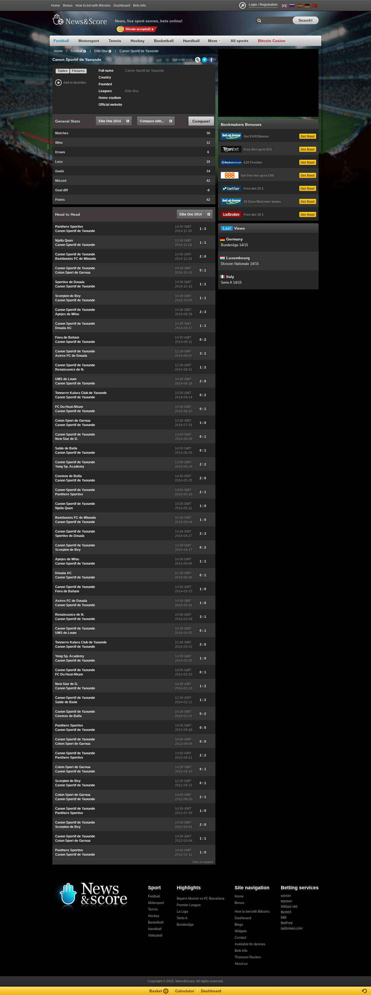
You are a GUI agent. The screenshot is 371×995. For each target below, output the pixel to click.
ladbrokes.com (292, 928)
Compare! (201, 121)
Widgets (241, 931)
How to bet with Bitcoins (93, 5)
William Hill (289, 907)
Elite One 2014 (110, 121)
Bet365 (286, 912)
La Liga (182, 911)
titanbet (286, 901)
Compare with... (152, 121)
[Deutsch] (307, 6)
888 (284, 917)
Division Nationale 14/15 (240, 264)
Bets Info (139, 5)
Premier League (189, 905)
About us (241, 964)
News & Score (82, 19)
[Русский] (292, 6)
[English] (284, 6)
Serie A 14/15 (231, 282)
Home (55, 5)
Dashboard (122, 5)
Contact (240, 938)
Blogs (239, 925)
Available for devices (250, 944)
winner (286, 896)
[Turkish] (315, 6)
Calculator (184, 991)
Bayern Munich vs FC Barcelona (200, 898)
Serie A (182, 918)
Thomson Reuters (248, 957)
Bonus (68, 5)
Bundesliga (185, 925)
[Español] (299, 6)
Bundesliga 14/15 (234, 245)
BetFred (287, 923)
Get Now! (308, 136)
